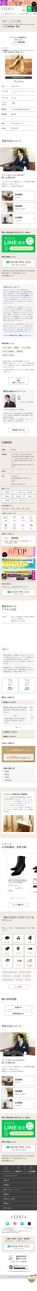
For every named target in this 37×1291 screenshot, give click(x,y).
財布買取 (7, 500)
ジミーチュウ (7, 976)
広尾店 (7, 777)
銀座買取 (19, 351)
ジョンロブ (27, 976)
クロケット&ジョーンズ (10, 972)
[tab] (16, 727)
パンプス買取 (26, 347)
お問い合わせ (7, 1208)
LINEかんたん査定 (9, 1199)
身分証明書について (8, 275)
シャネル (17, 976)
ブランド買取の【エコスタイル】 (9, 13)
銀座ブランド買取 (8, 355)
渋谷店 (7, 774)
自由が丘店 (8, 780)
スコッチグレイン (8, 979)
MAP (14, 480)
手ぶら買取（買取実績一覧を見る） (20, 109)
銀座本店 (13, 114)
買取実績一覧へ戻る (18, 430)
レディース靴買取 (8, 351)
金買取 (30, 496)
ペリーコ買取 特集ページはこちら (18, 380)
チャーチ (19, 979)
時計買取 (29, 492)
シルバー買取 (18, 500)
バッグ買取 (18, 492)
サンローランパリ (25, 972)
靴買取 (26, 13)
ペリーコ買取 (20, 13)
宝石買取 (18, 496)
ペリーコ (13, 98)
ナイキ (28, 979)
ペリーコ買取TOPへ (18, 905)
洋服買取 (7, 492)
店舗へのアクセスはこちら (18, 484)
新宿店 (7, 771)
